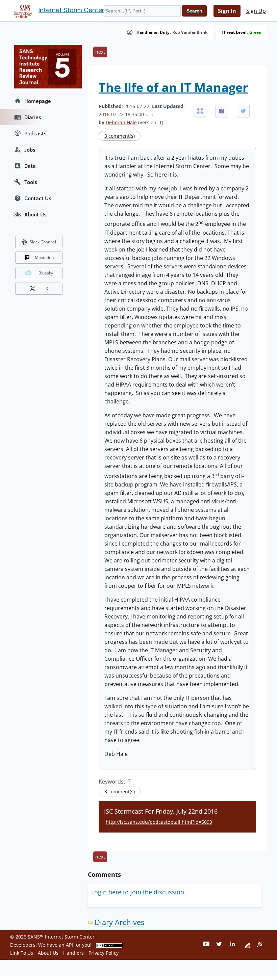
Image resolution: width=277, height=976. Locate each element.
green (255, 32)
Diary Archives (119, 922)
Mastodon (44, 257)
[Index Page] (21, 10)
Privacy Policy (104, 953)
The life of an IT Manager (173, 87)
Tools (30, 182)
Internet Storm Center (71, 10)
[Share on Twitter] (243, 111)
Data (30, 165)
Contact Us (37, 198)
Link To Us (21, 953)
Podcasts (35, 133)
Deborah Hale (121, 122)
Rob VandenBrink (189, 32)
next (100, 52)
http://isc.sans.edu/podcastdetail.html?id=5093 (159, 822)
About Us (35, 214)
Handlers (73, 953)
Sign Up (256, 11)
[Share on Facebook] (221, 111)
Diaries (32, 117)
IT (128, 781)
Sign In (227, 11)
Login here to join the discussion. (138, 892)
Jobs (29, 149)
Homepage (37, 101)
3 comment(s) (119, 136)
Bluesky (46, 273)
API (69, 945)
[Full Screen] (200, 111)
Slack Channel (43, 242)
